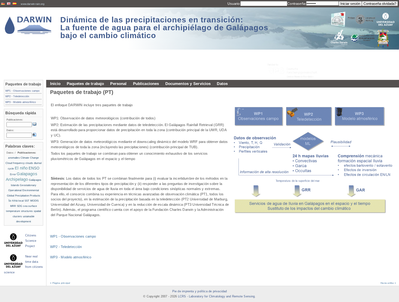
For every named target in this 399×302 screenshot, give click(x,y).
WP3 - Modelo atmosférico (70, 257)
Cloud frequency (15, 163)
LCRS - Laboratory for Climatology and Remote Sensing (216, 296)
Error (13, 174)
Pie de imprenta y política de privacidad (199, 291)
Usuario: (233, 4)
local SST (23, 200)
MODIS (34, 200)
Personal (118, 84)
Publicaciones (146, 84)
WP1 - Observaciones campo (73, 236)
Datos (222, 84)
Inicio (55, 84)
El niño (21, 168)
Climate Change (30, 157)
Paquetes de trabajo (85, 84)
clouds (29, 163)
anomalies (14, 157)
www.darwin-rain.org (32, 4)
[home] (28, 25)
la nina (13, 200)
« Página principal (60, 283)
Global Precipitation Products (23, 195)
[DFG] (295, 60)
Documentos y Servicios (188, 84)
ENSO (34, 168)
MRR (13, 206)
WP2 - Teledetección (66, 247)
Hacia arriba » (388, 283)
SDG (19, 206)
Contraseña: (296, 4)
